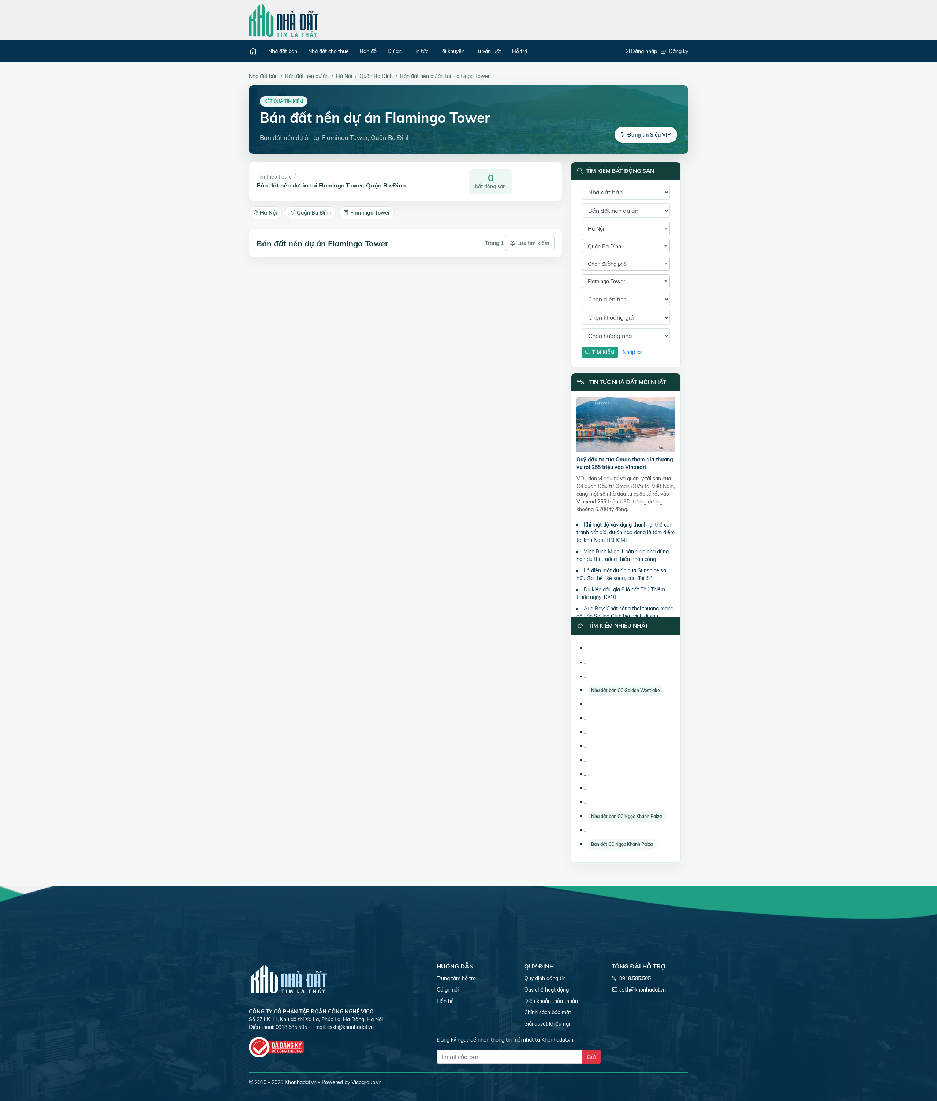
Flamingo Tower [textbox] (606, 281)
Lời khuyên (451, 51)
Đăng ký (677, 51)
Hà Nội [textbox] (596, 229)
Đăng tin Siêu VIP (649, 134)
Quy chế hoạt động (546, 989)
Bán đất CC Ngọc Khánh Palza (622, 844)
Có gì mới (448, 989)
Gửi (591, 1056)
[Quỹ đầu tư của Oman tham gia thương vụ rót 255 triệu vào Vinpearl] (625, 425)
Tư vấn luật (488, 51)
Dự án (395, 51)
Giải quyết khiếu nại (547, 1023)
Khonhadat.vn (301, 1082)
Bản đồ (368, 51)
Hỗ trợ (519, 51)
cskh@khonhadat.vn (350, 1027)
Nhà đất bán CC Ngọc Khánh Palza (626, 816)
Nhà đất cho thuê (328, 51)
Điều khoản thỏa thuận (551, 1001)
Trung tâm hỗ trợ (456, 978)
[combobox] (626, 228)
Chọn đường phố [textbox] (607, 264)
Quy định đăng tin (544, 978)
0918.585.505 (635, 978)
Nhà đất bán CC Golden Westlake (625, 690)
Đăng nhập (643, 51)
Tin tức (420, 51)
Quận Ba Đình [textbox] (604, 246)
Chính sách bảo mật (547, 1012)
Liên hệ (445, 1001)
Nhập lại (632, 352)
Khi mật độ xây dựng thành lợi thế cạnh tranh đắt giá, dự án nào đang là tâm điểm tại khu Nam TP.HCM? (625, 532)
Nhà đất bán (282, 51)
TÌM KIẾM (602, 352)
